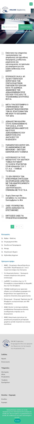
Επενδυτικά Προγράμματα (12, 245)
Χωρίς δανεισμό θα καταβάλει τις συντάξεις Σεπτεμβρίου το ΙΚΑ (16, 197)
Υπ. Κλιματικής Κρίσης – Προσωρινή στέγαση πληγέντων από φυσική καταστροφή (16, 275)
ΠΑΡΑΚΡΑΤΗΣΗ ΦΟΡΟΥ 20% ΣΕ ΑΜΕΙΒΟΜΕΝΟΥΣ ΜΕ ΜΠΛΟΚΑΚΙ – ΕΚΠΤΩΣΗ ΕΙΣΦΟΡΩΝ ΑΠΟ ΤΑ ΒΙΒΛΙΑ (17, 148)
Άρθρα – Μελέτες (10, 238)
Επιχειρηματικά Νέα (10, 242)
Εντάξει (17, 420)
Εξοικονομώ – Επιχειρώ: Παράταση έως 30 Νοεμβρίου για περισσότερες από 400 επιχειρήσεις (18, 301)
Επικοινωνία (5, 362)
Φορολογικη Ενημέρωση (24, 31)
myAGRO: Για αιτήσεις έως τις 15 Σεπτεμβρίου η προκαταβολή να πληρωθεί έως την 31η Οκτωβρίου (18, 283)
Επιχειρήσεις (17, 33)
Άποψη (6, 248)
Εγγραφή (4, 402)
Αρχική (3, 358)
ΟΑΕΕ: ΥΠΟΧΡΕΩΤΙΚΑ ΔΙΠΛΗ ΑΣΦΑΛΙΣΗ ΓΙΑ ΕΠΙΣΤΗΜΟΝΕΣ (15, 208)
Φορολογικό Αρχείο (10, 252)
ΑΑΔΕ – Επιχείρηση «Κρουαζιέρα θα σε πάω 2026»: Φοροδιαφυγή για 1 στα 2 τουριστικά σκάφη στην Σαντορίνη (17, 268)
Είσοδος (4, 399)
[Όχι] (32, 417)
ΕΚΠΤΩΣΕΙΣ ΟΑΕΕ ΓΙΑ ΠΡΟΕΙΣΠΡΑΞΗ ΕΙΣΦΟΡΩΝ (16, 217)
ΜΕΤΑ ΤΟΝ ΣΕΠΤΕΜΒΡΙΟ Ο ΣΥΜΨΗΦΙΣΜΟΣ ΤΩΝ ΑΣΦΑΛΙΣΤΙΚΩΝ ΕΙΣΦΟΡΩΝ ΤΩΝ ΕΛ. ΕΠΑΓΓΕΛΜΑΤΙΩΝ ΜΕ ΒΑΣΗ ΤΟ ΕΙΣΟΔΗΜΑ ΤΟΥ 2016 (17, 110)
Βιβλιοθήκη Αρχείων (11, 255)
